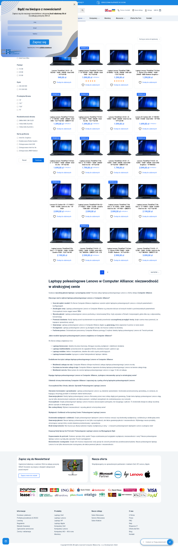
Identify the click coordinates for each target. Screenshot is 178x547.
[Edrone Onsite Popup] (89, 273)
